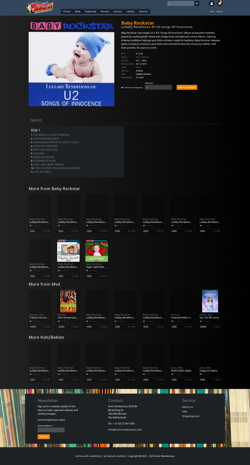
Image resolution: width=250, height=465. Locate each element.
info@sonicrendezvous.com (125, 429)
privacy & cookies (115, 456)
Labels (130, 11)
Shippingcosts (191, 416)
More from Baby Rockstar (54, 188)
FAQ (212, 11)
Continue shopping (133, 87)
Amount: (149, 83)
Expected (90, 11)
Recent (105, 11)
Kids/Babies (142, 57)
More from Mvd (44, 284)
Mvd (138, 67)
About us (187, 406)
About (220, 11)
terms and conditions (88, 456)
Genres (143, 11)
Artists (118, 11)
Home (66, 11)
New (77, 11)
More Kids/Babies (46, 337)
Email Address (45, 425)
